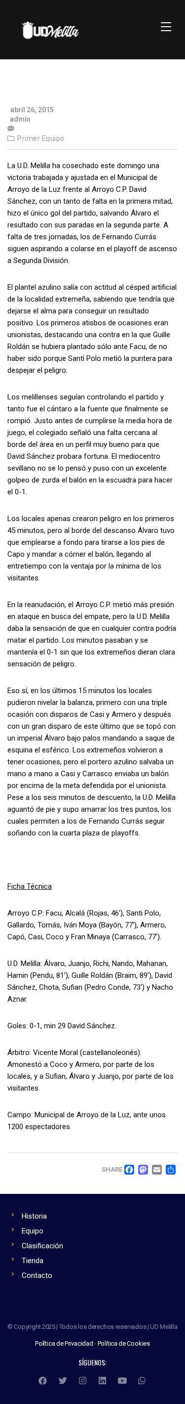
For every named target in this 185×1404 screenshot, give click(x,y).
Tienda (32, 1260)
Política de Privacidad (64, 1343)
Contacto (37, 1275)
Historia (34, 1216)
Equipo (32, 1231)
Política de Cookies (124, 1343)
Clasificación (42, 1245)
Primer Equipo (41, 138)
